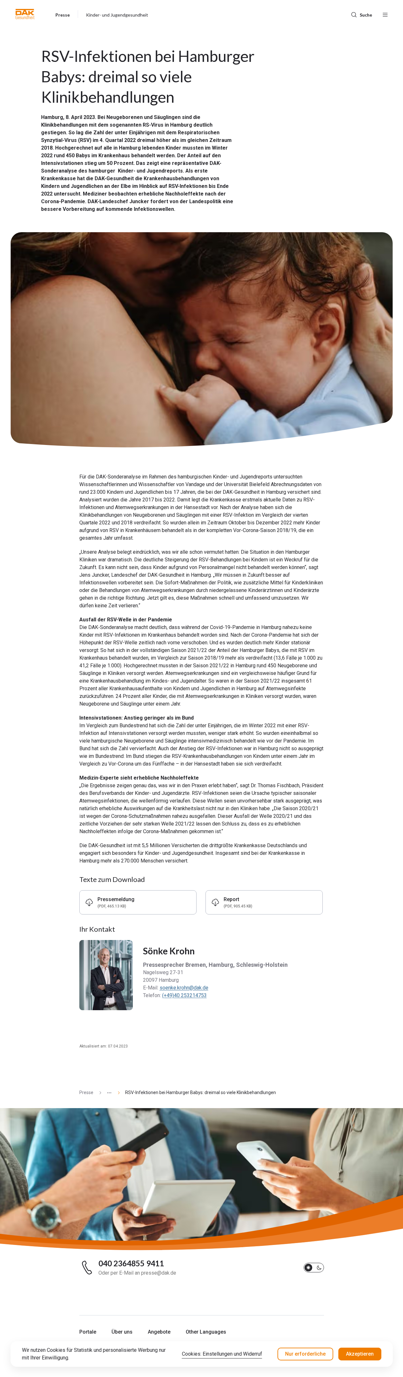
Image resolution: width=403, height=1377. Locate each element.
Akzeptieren (360, 1354)
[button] (25, 14)
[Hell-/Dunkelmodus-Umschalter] (314, 1267)
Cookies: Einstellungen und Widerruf (222, 1354)
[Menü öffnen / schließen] (385, 14)
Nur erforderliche (305, 1354)
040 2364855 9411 (131, 1263)
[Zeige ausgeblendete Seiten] (107, 1092)
